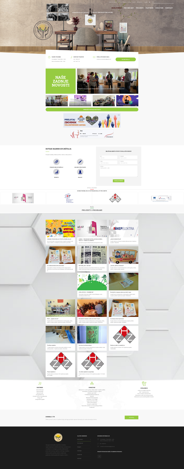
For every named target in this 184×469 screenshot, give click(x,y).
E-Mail (101, 161)
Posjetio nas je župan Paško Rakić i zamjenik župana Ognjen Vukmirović (101, 89)
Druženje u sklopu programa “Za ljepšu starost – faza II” (103, 100)
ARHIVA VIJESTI (139, 2)
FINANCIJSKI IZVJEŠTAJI (113, 2)
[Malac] (60, 228)
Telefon (122, 161)
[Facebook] (150, 2)
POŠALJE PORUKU (118, 180)
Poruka (101, 166)
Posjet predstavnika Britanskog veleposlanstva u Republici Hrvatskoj (56, 99)
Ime (101, 156)
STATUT (80, 177)
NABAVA (133, 2)
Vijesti (89, 91)
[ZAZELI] (92, 228)
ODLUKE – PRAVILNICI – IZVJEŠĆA (125, 2)
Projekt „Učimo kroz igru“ (125, 101)
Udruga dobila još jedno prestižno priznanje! (77, 100)
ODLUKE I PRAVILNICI (80, 167)
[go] (153, 2)
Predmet (122, 156)
